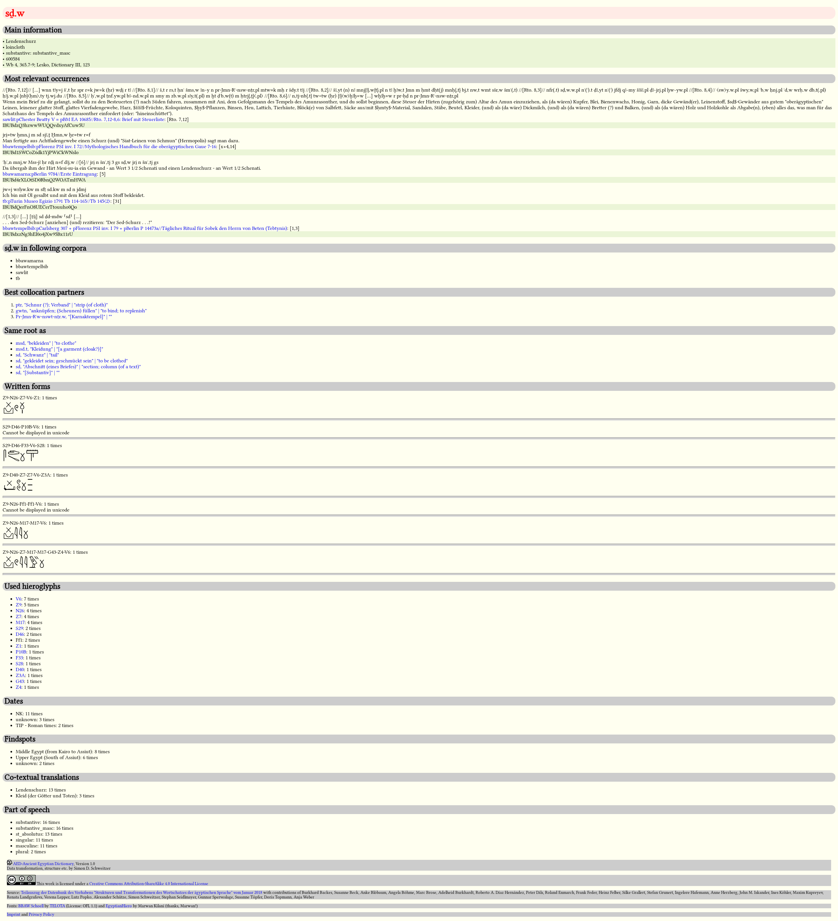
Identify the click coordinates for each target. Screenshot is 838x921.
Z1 (18, 646)
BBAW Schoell (31, 906)
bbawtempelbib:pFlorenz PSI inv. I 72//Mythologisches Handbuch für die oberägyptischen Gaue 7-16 (109, 146)
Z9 (18, 605)
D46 (20, 634)
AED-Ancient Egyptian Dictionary (43, 863)
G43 (20, 681)
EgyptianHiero (119, 906)
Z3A (20, 675)
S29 (19, 628)
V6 (18, 599)
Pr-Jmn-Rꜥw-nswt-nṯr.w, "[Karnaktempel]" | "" (64, 317)
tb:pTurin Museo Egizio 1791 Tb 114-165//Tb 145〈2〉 (56, 201)
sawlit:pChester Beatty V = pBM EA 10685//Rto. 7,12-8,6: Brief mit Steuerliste (83, 119)
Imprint (13, 914)
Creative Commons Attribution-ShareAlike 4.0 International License (148, 883)
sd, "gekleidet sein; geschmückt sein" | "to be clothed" (72, 361)
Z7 (18, 616)
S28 (19, 664)
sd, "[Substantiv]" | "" (38, 372)
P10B (21, 652)
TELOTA (57, 906)
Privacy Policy (41, 914)
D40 (20, 669)
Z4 (18, 687)
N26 (20, 611)
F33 (19, 658)
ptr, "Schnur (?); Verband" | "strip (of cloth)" (62, 305)
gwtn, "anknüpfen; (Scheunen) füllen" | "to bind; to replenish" (81, 311)
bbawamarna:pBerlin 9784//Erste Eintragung (50, 174)
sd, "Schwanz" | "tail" (37, 355)
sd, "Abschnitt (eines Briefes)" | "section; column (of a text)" (78, 367)
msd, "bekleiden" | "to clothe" (46, 343)
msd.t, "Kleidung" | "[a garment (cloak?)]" (59, 349)
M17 (20, 622)
